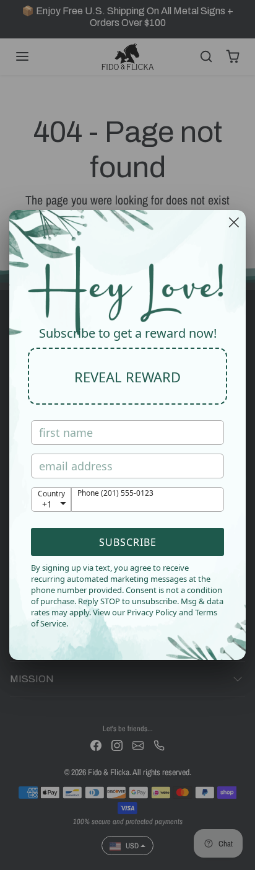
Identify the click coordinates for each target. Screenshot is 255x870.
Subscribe (128, 542)
